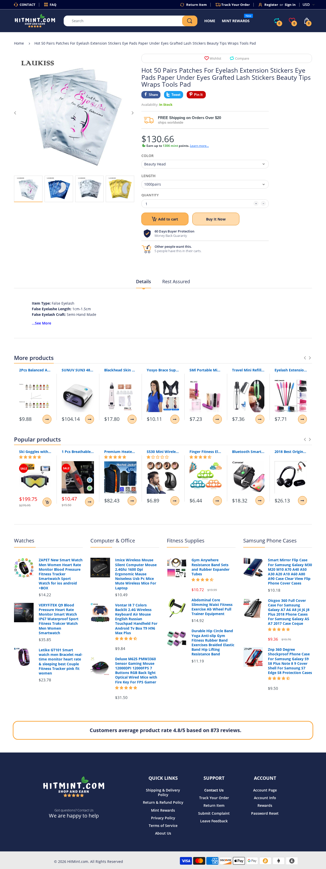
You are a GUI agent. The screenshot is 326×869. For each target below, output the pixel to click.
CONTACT (27, 4)
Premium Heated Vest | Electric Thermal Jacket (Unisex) (120, 451)
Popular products (37, 439)
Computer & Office (112, 540)
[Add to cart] (47, 502)
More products (34, 357)
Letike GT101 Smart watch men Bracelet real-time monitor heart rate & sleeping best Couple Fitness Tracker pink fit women (61, 662)
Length (148, 176)
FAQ (53, 4)
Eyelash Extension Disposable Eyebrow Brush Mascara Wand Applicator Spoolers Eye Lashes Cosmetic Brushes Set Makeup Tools (291, 370)
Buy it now (216, 219)
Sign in (290, 4)
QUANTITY (150, 195)
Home (19, 43)
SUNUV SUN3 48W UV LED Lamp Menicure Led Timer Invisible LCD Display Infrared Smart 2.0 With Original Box (78, 370)
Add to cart (168, 219)
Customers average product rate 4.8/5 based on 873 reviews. (165, 730)
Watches (24, 540)
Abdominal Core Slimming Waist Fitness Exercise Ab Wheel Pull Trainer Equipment (212, 607)
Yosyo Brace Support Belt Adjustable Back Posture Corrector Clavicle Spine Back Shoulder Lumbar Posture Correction (163, 370)
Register (271, 4)
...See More (41, 323)
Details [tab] (143, 281)
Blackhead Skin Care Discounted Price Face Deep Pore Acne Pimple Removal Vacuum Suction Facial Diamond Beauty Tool (120, 370)
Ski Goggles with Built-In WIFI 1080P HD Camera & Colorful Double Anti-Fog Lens (35, 451)
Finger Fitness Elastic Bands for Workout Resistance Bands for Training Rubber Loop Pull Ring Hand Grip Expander (205, 451)
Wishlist (215, 58)
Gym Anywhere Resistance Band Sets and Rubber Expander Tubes (210, 567)
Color (147, 155)
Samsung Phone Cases (270, 540)
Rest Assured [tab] (176, 281)
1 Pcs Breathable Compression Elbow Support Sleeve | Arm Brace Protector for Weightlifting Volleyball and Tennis (78, 451)
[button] (30, 457)
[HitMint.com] (35, 20)
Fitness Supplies (186, 540)
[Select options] (47, 419)
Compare (242, 58)
